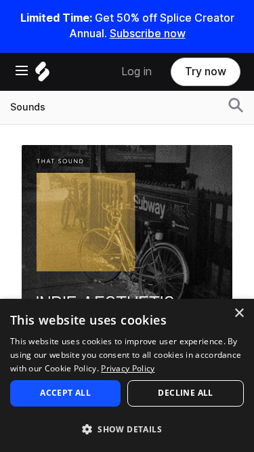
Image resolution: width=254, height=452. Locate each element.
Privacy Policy (127, 368)
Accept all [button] (65, 392)
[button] (127, 428)
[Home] (42, 74)
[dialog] (127, 375)
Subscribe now (148, 33)
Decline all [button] (185, 392)
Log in (136, 71)
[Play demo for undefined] (127, 250)
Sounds (27, 107)
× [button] (239, 313)
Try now (205, 71)
